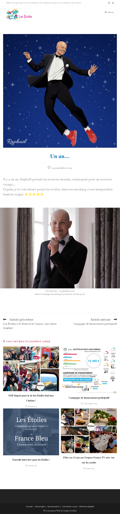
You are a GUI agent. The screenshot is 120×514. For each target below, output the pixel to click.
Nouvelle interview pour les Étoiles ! (31, 459)
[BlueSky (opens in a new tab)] (112, 3)
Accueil (29, 506)
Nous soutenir (53, 506)
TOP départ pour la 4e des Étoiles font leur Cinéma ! (31, 398)
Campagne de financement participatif (89, 397)
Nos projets (40, 506)
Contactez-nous (69, 506)
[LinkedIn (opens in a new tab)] (109, 3)
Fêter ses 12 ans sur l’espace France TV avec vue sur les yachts (89, 460)
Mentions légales (86, 506)
